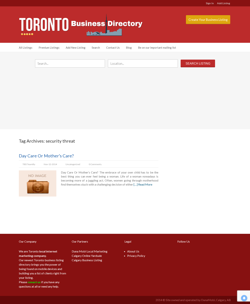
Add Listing (223, 3)
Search (96, 47)
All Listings (25, 47)
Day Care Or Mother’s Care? (46, 155)
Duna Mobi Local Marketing (89, 251)
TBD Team (28, 164)
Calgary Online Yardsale (87, 255)
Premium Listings (49, 47)
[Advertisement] (125, 98)
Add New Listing (75, 47)
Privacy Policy (136, 255)
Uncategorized (73, 164)
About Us (133, 251)
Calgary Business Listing (87, 260)
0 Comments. (95, 164)
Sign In (210, 3)
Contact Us (113, 47)
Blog (129, 47)
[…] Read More (143, 184)
